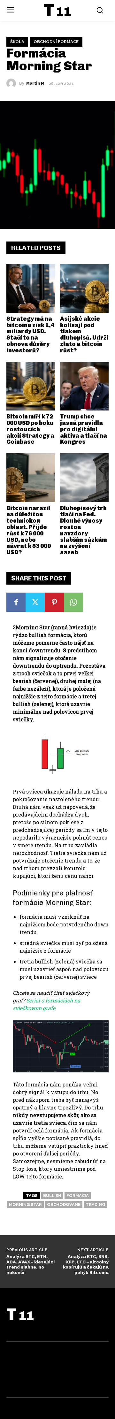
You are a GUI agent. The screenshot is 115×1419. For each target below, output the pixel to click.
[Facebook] (16, 602)
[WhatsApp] (73, 602)
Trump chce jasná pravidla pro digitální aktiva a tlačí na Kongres (83, 429)
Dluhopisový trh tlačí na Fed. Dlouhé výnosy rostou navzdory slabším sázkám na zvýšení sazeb (83, 530)
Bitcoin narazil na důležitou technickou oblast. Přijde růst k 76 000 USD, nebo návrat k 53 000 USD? (28, 530)
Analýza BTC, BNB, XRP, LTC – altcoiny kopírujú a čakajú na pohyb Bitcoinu (86, 1264)
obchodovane (63, 1204)
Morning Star (25, 1204)
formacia (77, 1195)
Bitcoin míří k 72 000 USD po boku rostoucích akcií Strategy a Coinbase (30, 429)
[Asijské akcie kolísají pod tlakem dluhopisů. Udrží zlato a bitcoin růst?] (84, 288)
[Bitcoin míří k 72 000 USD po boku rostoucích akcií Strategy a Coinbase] (30, 386)
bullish (52, 1195)
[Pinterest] (54, 602)
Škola (17, 41)
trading (95, 1204)
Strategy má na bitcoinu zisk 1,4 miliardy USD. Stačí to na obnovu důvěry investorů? (30, 334)
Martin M (35, 83)
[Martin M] (12, 83)
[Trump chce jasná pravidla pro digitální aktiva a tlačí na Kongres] (84, 386)
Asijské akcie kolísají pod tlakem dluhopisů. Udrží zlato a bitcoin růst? (84, 334)
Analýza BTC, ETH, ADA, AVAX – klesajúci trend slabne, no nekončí (30, 1264)
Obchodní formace (56, 41)
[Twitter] (35, 602)
